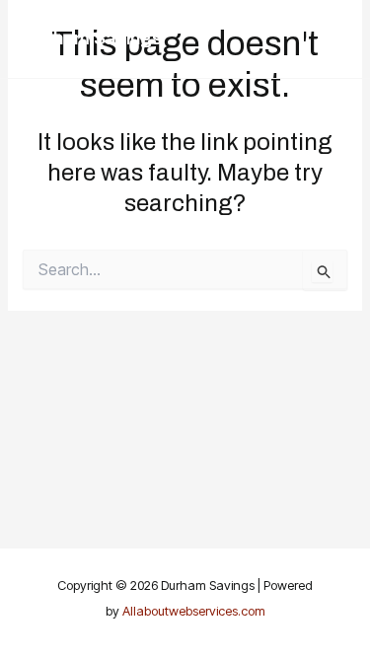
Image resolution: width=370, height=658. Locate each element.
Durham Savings (93, 38)
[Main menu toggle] (325, 39)
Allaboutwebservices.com (193, 611)
